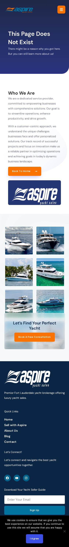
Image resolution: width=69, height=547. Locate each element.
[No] (64, 531)
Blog (7, 436)
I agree (34, 538)
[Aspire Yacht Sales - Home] (19, 9)
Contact (10, 442)
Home (8, 419)
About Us (11, 431)
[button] (61, 10)
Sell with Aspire (15, 425)
